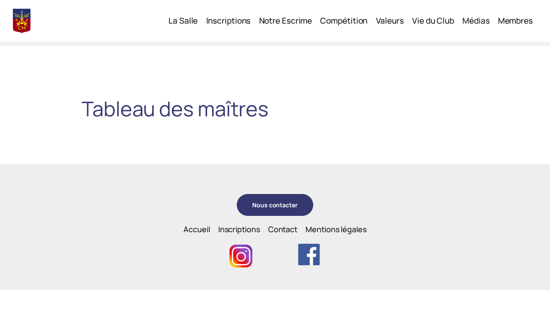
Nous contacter (275, 205)
